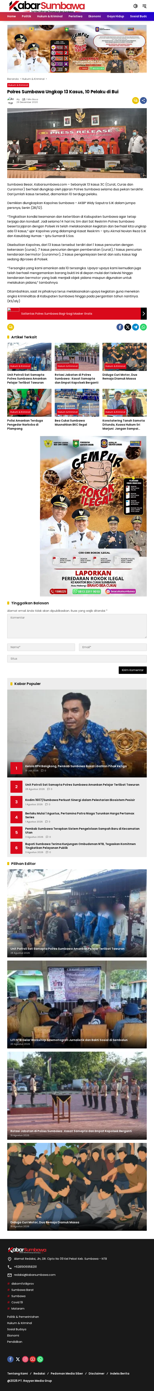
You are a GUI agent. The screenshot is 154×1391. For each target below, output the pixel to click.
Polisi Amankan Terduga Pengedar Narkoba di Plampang (25, 424)
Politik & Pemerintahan (23, 1317)
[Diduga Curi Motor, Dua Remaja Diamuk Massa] (124, 357)
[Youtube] (32, 1359)
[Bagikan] (143, 100)
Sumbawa (18, 1296)
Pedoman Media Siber (67, 1373)
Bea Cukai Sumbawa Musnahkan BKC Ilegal (71, 423)
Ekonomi (13, 1336)
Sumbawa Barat (22, 1290)
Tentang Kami (17, 1373)
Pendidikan (14, 1342)
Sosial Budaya (16, 1329)
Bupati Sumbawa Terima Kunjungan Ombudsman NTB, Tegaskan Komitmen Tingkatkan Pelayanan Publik (80, 846)
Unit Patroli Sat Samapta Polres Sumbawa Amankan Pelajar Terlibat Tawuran (27, 379)
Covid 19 (17, 1302)
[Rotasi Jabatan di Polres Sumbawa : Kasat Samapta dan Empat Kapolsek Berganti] (77, 357)
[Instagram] (25, 1359)
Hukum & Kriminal (18, 85)
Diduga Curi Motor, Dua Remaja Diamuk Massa (119, 377)
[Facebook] (120, 327)
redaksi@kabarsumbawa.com (35, 1275)
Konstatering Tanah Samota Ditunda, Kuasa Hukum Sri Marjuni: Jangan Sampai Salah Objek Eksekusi (123, 425)
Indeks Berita (119, 1373)
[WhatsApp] (143, 327)
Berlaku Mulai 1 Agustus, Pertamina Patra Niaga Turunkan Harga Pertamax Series (79, 815)
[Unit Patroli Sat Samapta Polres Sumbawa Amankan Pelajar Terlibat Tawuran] (29, 357)
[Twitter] (127, 327)
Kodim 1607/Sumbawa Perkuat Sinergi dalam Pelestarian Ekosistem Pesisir (80, 800)
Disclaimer (96, 1373)
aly (18, 99)
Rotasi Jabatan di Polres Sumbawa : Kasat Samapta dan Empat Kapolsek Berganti (76, 379)
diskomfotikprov (22, 1284)
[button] (135, 6)
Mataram (17, 1309)
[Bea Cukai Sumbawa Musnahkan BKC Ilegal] (77, 403)
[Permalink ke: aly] (11, 100)
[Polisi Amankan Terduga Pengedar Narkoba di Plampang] (29, 403)
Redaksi (39, 1373)
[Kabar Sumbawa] (47, 6)
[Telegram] (135, 327)
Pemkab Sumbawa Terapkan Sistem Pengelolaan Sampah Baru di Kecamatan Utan (82, 831)
